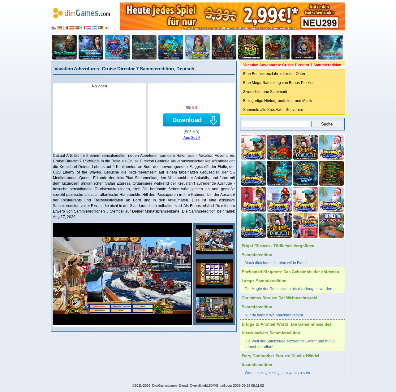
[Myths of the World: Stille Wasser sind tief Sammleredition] (331, 173)
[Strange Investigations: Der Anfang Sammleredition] (303, 47)
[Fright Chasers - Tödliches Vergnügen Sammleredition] (64, 47)
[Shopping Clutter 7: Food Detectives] (305, 225)
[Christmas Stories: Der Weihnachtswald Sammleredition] (117, 47)
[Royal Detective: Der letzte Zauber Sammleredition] (279, 147)
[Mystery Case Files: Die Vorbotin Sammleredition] (224, 47)
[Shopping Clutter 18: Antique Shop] (253, 199)
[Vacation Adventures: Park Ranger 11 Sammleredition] (250, 47)
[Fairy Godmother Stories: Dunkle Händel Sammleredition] (170, 47)
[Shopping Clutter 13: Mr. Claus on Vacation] (331, 147)
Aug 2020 (191, 137)
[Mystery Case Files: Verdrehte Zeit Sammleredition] (330, 47)
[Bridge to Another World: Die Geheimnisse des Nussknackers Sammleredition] (144, 47)
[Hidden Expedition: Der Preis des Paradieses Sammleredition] (277, 47)
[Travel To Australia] (331, 225)
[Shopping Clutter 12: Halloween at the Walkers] (253, 173)
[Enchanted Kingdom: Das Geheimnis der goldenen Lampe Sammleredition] (91, 47)
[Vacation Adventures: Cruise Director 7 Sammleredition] (214, 240)
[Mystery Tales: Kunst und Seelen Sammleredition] (305, 173)
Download (187, 120)
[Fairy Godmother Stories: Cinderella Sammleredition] (279, 173)
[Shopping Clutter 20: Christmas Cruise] (279, 199)
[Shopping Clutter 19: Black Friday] (253, 147)
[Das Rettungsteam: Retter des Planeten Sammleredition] (197, 47)
